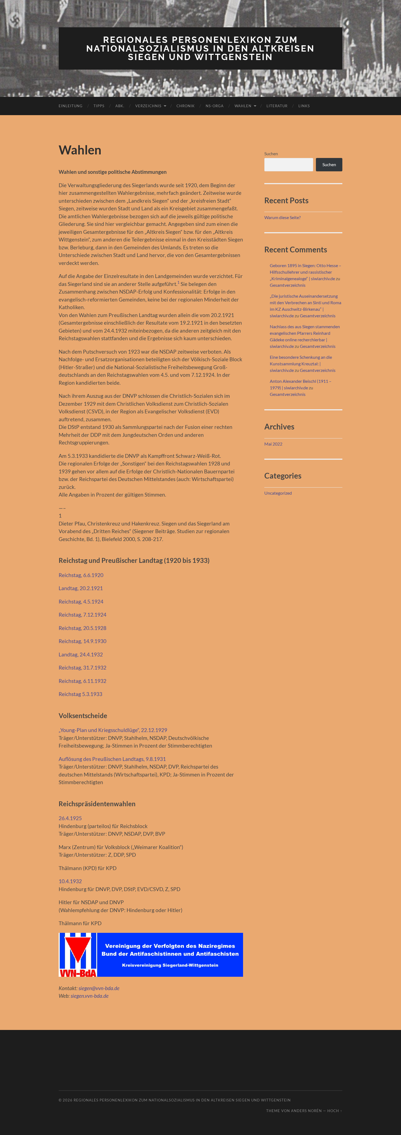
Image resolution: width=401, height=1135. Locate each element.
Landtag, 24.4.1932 (81, 654)
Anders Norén (306, 1111)
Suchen (271, 153)
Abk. (119, 106)
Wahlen (243, 106)
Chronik (185, 106)
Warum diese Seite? (282, 217)
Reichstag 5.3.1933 (80, 694)
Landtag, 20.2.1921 (81, 588)
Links (304, 106)
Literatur (277, 106)
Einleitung (71, 106)
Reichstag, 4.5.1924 (81, 601)
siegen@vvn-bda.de (99, 988)
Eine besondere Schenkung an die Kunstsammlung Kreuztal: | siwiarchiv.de (301, 363)
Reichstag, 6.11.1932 (82, 681)
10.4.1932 (70, 881)
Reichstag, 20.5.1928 (82, 628)
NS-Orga (215, 106)
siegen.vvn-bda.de (90, 996)
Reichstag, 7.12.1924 (82, 614)
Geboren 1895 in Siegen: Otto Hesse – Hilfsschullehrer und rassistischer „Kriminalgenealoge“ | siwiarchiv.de (305, 272)
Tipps (99, 106)
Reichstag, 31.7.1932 (82, 667)
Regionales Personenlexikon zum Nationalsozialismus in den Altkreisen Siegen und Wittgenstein (200, 48)
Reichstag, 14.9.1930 (82, 641)
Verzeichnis (148, 106)
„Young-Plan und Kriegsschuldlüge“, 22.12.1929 (113, 730)
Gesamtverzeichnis (288, 285)
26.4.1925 (70, 818)
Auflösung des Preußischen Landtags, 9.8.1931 (112, 759)
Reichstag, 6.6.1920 (81, 575)
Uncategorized (278, 492)
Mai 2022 (273, 443)
